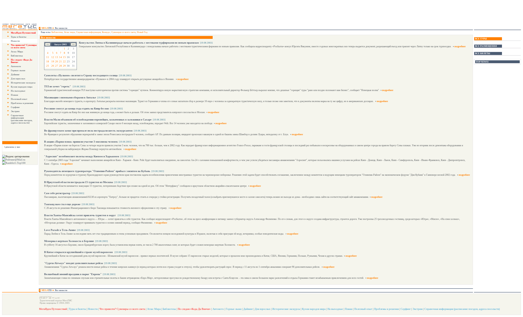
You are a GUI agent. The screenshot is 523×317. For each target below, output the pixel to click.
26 (52, 65)
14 (60, 57)
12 (52, 57)
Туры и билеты (18, 37)
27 (56, 65)
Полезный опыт (19, 99)
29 (64, 65)
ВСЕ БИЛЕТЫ (482, 53)
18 (47, 61)
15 (64, 57)
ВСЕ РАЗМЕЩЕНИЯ (486, 46)
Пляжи (14, 95)
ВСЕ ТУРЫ (481, 38)
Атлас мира (69, 32)
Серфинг (15, 107)
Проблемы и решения (22, 103)
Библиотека (17, 55)
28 (60, 65)
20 (56, 61)
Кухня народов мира (21, 86)
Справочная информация (88, 32)
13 (56, 57)
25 (47, 65)
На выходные (18, 91)
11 (47, 57)
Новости (15, 41)
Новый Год (142, 32)
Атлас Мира (17, 51)
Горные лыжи (18, 70)
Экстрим (15, 111)
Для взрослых (18, 78)
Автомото (16, 66)
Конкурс (106, 32)
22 (64, 61)
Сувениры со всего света (123, 32)
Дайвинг (15, 74)
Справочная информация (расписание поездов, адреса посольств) (21, 119)
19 (52, 61)
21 (60, 61)
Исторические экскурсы (23, 82)
